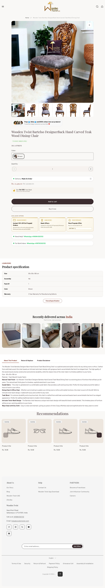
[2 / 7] (32, 110)
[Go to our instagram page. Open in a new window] (15, 527)
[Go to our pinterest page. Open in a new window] (9, 533)
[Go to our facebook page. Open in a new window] (9, 527)
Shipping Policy (52, 567)
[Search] (97, 6)
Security (27, 563)
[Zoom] (89, 25)
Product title (6, 446)
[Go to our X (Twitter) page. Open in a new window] (22, 527)
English (51, 558)
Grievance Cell (68, 563)
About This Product (10, 360)
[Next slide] (99, 435)
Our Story (10, 487)
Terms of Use (16, 563)
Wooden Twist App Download (48, 492)
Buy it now (52, 209)
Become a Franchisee (77, 487)
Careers (73, 496)
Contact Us (42, 487)
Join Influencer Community (79, 492)
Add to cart (52, 202)
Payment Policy (54, 563)
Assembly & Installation (85, 563)
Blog (8, 492)
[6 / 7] (87, 110)
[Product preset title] (14, 431)
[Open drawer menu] (3, 6)
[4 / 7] (59, 110)
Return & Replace (27, 360)
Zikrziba (9, 500)
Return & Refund (40, 563)
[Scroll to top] (60, 574)
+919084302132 (18, 517)
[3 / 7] (45, 110)
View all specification (52, 301)
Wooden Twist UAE (13, 496)
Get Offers (77, 546)
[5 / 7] (73, 110)
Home (27, 18)
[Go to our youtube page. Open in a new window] (28, 527)
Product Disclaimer (43, 360)
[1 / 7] (18, 110)
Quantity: (14, 164)
